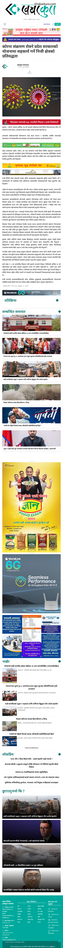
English (57, 24)
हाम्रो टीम (7, 942)
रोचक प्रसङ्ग (30, 919)
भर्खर (5, 661)
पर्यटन (29, 906)
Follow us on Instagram (53, 926)
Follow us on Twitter (53, 916)
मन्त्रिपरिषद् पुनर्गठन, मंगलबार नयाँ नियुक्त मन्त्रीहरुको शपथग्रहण (31, 782)
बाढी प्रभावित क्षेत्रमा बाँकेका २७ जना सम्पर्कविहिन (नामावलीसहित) (26, 333)
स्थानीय (29, 909)
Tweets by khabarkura (31, 748)
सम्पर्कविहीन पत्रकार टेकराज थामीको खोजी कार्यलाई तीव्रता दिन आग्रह (28, 889)
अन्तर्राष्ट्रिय (20, 911)
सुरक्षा (29, 922)
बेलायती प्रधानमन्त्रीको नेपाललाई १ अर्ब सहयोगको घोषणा (24, 840)
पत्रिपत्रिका (40, 914)
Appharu (52, 946)
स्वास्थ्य (29, 914)
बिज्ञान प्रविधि (41, 906)
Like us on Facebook (52, 910)
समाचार (19, 909)
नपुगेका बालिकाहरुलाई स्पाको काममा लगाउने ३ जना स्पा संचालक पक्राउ (31, 777)
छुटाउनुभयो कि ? (13, 791)
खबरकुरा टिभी (41, 919)
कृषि (39, 917)
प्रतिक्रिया (10, 300)
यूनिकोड (22, 942)
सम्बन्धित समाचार (13, 311)
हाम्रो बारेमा (12, 942)
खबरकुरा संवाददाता (23, 65)
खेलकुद (39, 909)
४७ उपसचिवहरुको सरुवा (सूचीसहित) (31, 772)
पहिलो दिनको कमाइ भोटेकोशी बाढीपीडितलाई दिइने (21, 426)
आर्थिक (19, 914)
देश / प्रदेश (40, 911)
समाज (39, 922)
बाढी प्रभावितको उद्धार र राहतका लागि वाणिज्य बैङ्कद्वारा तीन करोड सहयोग (30, 816)
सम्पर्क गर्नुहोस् (17, 942)
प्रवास (19, 922)
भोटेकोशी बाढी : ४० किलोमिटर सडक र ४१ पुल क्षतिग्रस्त (23, 865)
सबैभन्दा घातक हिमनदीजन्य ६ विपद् (16, 402)
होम (18, 906)
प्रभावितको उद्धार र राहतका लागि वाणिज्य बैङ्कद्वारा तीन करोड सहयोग (25, 379)
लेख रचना (20, 919)
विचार (29, 911)
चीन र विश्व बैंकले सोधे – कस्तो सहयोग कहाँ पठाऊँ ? (32, 759)
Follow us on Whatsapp (53, 932)
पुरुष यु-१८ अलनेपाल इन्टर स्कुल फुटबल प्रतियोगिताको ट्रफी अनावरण (27, 356)
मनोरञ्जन (30, 917)
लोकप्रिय (8, 754)
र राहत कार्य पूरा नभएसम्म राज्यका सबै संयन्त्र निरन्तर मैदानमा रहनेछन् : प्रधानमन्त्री (29, 449)
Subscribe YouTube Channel (53, 921)
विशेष (19, 917)
